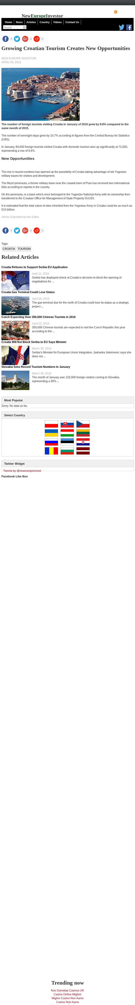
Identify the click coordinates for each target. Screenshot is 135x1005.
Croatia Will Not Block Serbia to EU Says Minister (33, 342)
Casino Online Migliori (67, 994)
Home (8, 22)
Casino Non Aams (67, 1002)
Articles (31, 22)
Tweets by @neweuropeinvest (22, 470)
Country (45, 22)
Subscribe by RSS (126, 12)
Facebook (129, 27)
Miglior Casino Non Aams (67, 998)
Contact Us (72, 22)
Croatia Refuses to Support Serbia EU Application (34, 267)
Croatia (9, 248)
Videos (57, 22)
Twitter (121, 27)
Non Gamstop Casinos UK (67, 990)
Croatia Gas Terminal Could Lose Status (28, 292)
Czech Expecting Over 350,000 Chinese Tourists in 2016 (38, 317)
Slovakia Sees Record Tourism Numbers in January (35, 366)
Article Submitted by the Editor (20, 216)
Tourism (24, 248)
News (19, 22)
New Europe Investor (18, 58)
